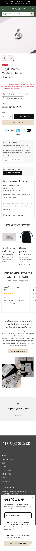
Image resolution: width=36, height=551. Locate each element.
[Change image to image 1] (4, 58)
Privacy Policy (6, 470)
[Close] (32, 497)
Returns (4, 477)
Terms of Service (7, 481)
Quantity (4, 112)
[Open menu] (3, 9)
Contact (4, 466)
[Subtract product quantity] (3, 116)
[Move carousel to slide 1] (15, 415)
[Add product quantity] (10, 116)
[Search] (32, 14)
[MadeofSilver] (18, 8)
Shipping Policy (7, 474)
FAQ (3, 463)
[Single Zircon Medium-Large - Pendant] (18, 35)
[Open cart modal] (33, 9)
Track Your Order (7, 459)
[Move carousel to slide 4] (20, 415)
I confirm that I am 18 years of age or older (20, 536)
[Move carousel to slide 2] (17, 415)
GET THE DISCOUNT (18, 543)
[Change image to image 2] (11, 58)
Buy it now (18, 122)
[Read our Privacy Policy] (30, 527)
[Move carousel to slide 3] (18, 415)
